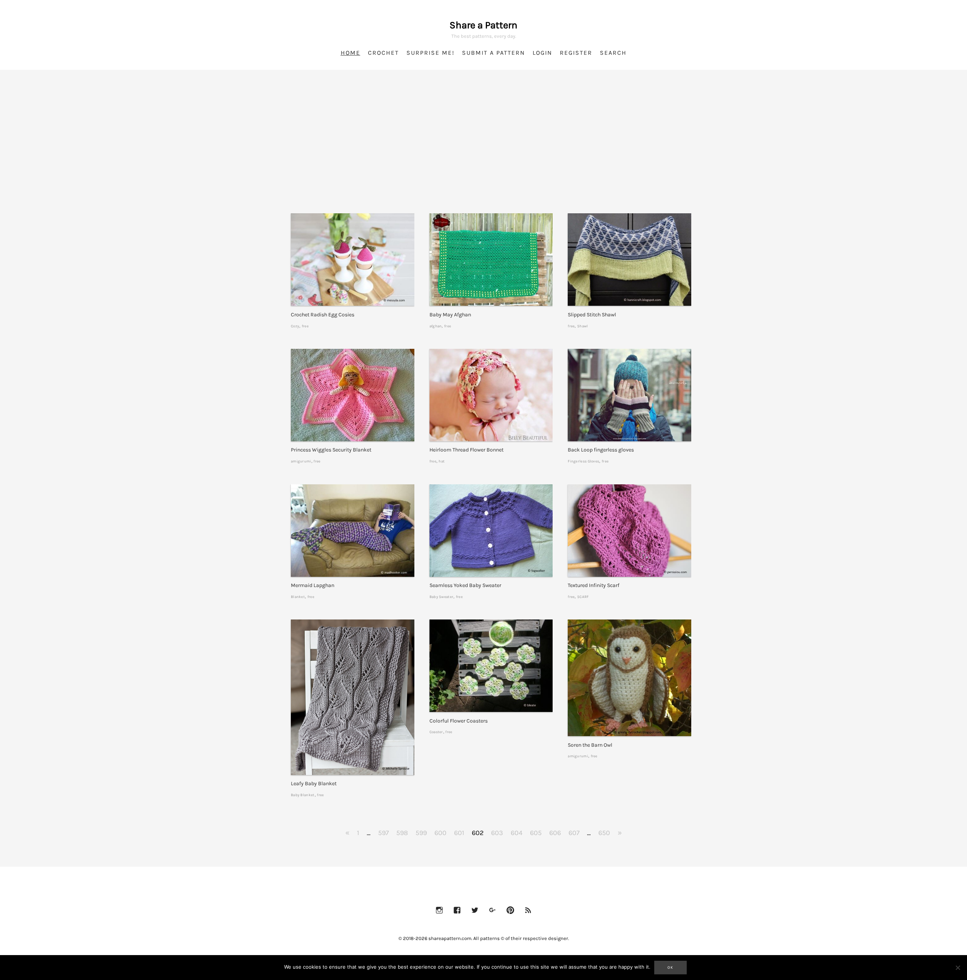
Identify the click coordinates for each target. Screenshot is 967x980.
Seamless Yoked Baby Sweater (465, 585)
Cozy (295, 326)
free (305, 326)
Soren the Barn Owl (590, 745)
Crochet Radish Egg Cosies (322, 314)
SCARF (583, 597)
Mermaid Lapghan (312, 585)
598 (402, 833)
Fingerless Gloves (583, 461)
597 (383, 833)
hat (442, 461)
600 (440, 833)
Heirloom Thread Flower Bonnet (466, 450)
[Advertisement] (483, 151)
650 (604, 833)
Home (350, 52)
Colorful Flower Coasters (458, 721)
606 (555, 833)
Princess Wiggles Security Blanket (331, 450)
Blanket (298, 597)
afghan (435, 326)
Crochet (383, 52)
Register (576, 52)
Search (613, 52)
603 (497, 833)
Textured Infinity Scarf (593, 585)
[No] (957, 967)
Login (542, 52)
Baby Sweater (441, 597)
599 (421, 833)
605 (536, 833)
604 (516, 833)
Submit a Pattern (493, 52)
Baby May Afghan (450, 314)
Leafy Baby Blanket (314, 783)
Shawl (582, 326)
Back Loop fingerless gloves (601, 450)
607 (573, 833)
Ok (670, 967)
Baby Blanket (303, 795)
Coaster (436, 732)
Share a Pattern (483, 25)
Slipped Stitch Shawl (592, 314)
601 (459, 833)
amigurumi (301, 461)
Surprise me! (430, 52)
